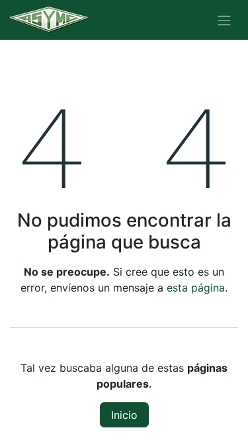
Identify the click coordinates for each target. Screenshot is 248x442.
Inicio (124, 414)
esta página (196, 287)
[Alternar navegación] (224, 19)
